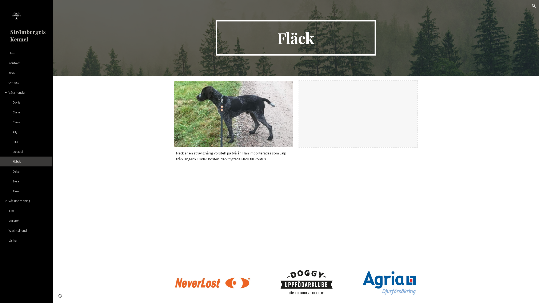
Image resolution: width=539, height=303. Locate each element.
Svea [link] (16, 181)
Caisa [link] (16, 122)
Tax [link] (11, 211)
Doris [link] (16, 102)
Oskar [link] (17, 171)
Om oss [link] (13, 82)
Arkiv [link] (11, 73)
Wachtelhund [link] (17, 230)
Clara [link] (16, 112)
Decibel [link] (18, 151)
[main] (296, 38)
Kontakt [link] (14, 63)
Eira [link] (15, 142)
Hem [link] (11, 53)
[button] (534, 6)
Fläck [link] (17, 161)
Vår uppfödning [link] (19, 201)
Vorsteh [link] (14, 220)
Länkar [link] (13, 240)
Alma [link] (16, 191)
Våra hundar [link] (17, 92)
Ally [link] (15, 132)
